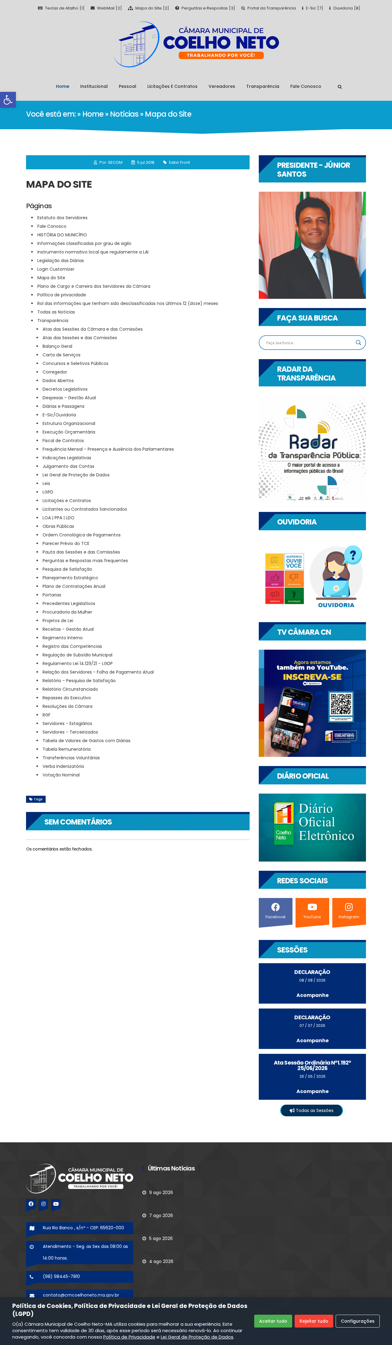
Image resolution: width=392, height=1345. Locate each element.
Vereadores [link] (222, 86)
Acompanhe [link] (312, 995)
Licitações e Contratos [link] (172, 86)
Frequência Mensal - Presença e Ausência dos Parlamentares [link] (109, 449)
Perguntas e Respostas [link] (205, 8)
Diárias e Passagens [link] (64, 406)
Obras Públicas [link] (58, 526)
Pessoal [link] (127, 86)
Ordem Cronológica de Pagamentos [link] (82, 535)
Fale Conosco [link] (305, 86)
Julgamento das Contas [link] (68, 466)
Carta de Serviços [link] (62, 355)
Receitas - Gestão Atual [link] (68, 629)
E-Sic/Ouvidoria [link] (59, 415)
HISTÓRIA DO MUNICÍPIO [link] (62, 235)
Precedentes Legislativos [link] (69, 603)
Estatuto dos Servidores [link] (62, 218)
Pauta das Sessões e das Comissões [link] (81, 552)
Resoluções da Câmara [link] (67, 706)
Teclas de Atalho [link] (61, 8)
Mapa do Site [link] (148, 8)
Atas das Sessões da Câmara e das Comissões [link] (93, 329)
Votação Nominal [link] (61, 775)
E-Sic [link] (311, 8)
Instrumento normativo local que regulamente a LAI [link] (93, 252)
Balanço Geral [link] (57, 346)
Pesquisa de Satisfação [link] (67, 569)
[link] (8, 100)
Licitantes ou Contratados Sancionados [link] (85, 509)
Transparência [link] (262, 86)
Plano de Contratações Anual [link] (74, 586)
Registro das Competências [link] (72, 646)
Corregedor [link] (55, 372)
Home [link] (62, 86)
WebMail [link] (106, 8)
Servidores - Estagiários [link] (67, 723)
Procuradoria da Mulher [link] (67, 612)
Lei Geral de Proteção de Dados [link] (76, 475)
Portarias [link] (52, 595)
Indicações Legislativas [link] (67, 458)
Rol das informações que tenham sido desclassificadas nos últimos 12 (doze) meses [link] (127, 303)
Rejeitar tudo (314, 1321)
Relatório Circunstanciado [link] (70, 689)
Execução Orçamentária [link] (69, 432)
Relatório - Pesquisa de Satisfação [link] (79, 681)
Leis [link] (46, 483)
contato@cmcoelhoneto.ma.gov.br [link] (81, 1295)
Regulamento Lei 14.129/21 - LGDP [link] (78, 663)
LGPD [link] (48, 492)
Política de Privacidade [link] (129, 1337)
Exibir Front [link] (179, 162)
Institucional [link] (94, 86)
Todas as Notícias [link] (56, 312)
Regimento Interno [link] (63, 638)
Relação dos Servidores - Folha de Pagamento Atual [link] (98, 672)
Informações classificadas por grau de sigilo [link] (84, 243)
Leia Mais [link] (151, 1184)
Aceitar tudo (273, 1321)
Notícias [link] (125, 114)
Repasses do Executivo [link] (67, 698)
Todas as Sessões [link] (314, 1110)
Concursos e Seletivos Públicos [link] (75, 363)
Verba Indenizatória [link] (63, 766)
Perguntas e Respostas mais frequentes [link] (85, 561)
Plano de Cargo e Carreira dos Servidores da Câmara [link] (93, 286)
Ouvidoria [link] (343, 8)
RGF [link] (47, 715)
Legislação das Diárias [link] (60, 260)
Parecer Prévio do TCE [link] (66, 543)
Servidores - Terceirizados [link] (70, 732)
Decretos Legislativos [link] (65, 389)
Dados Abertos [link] (58, 381)
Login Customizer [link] (55, 269)
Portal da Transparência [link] (271, 8)
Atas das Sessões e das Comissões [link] (80, 338)
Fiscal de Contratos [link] (63, 441)
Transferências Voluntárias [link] (71, 758)
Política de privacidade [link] (61, 295)
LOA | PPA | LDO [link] (58, 518)
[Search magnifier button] (358, 342)
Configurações (358, 1321)
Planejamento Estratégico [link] (70, 578)
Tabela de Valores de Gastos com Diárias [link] (86, 741)
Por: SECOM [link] (111, 162)
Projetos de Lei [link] (58, 621)
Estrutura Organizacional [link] (69, 423)
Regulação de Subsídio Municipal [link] (77, 655)
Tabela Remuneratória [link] (67, 749)
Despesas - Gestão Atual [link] (69, 398)
